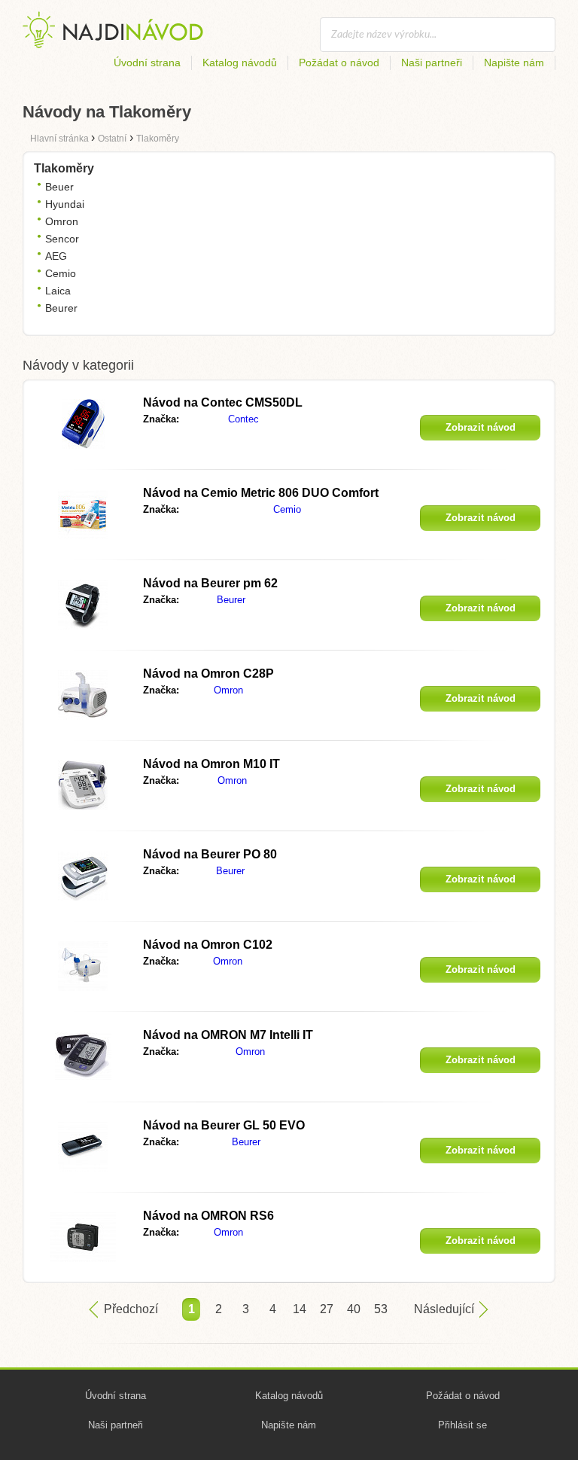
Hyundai (64, 204)
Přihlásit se (462, 1425)
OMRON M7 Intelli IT (228, 1035)
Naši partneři (431, 62)
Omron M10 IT (211, 763)
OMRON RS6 (208, 1215)
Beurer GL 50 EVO (224, 1125)
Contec (243, 419)
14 (299, 1309)
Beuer (59, 187)
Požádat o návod (339, 62)
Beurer (61, 308)
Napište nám (514, 62)
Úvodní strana (147, 62)
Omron (61, 221)
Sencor (62, 239)
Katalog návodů (239, 62)
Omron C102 (207, 944)
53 (381, 1309)
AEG (56, 256)
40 (353, 1309)
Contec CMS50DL (223, 402)
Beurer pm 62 (210, 583)
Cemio (60, 273)
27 (326, 1309)
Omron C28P (208, 673)
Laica (58, 291)
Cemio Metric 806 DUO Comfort (261, 492)
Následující (444, 1309)
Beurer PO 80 (210, 854)
